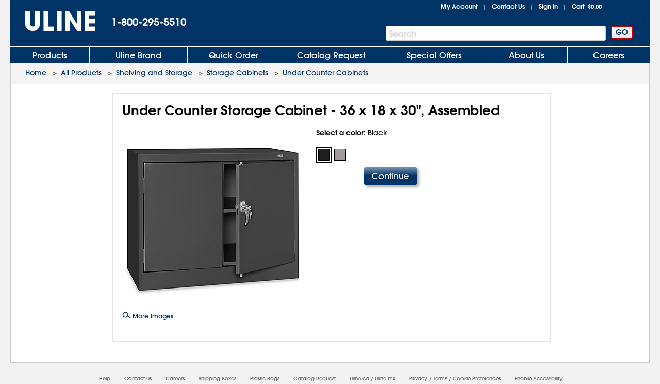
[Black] (324, 155)
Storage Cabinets (237, 72)
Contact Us (508, 6)
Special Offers (434, 55)
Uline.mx (385, 378)
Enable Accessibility (539, 378)
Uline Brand (138, 55)
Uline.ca (359, 378)
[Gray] (340, 155)
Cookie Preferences (477, 378)
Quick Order (233, 55)
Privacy (418, 378)
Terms (440, 378)
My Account (459, 6)
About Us (526, 55)
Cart (587, 6)
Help (104, 378)
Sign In (548, 6)
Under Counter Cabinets (325, 72)
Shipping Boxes (217, 378)
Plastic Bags (264, 378)
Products (49, 55)
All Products (81, 72)
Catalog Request (331, 55)
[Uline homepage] (53, 21)
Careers (608, 55)
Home (35, 72)
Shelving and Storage (154, 72)
